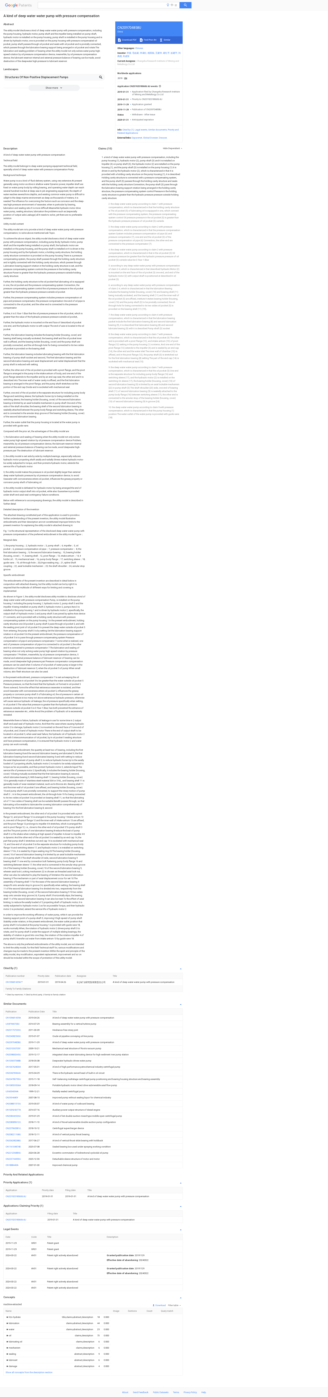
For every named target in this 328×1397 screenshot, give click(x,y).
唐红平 (166, 53)
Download (160, 1305)
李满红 (143, 53)
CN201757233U (13, 1030)
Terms (176, 1392)
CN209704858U (13, 1042)
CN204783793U (13, 1079)
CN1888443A (12, 1165)
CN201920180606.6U (16, 1196)
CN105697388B (13, 1060)
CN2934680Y (12, 1097)
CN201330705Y (13, 1048)
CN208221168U (13, 1134)
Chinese (139, 48)
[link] (13, 1317)
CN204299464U (13, 1073)
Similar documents (157, 129)
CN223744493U (13, 1159)
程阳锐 (151, 53)
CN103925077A (13, 1110)
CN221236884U (13, 1153)
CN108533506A (13, 1085)
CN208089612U (13, 1122)
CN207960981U (13, 1128)
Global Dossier (150, 137)
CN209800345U (13, 1054)
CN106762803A (13, 1067)
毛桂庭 (135, 53)
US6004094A (12, 1091)
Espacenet (137, 137)
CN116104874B (13, 1146)
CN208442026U (13, 1116)
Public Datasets (160, 1392)
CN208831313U (13, 1103)
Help (203, 1392)
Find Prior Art (149, 40)
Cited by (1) (128, 129)
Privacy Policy (190, 1392)
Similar (166, 40)
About (125, 1392)
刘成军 (126, 56)
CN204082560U (13, 1036)
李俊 (129, 53)
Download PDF (129, 40)
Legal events (141, 129)
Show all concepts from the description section (29, 1372)
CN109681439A (13, 982)
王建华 (158, 53)
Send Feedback (140, 1392)
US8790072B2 (12, 1024)
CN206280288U (13, 1140)
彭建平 (174, 53)
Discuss (163, 137)
